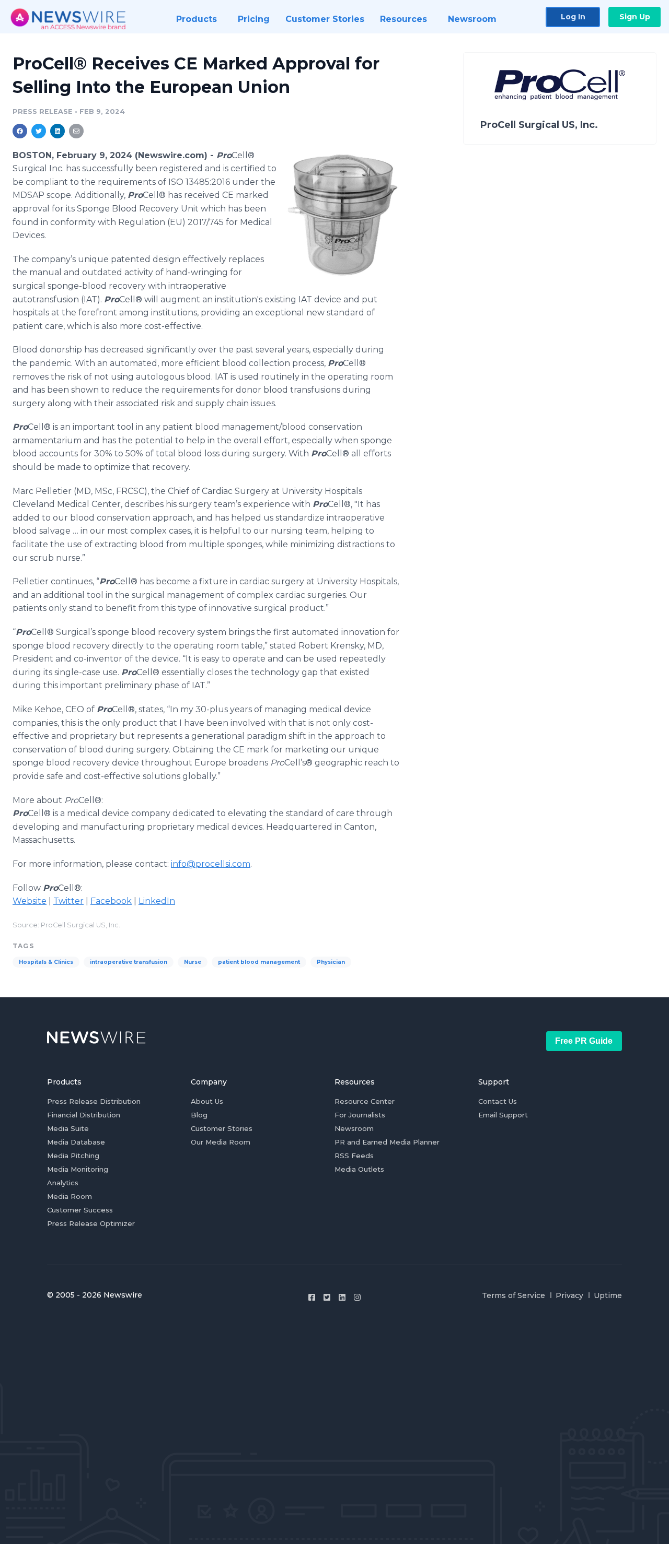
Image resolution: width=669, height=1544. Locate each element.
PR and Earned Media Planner (387, 1142)
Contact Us (497, 1101)
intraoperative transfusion (128, 962)
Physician (331, 962)
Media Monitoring (77, 1169)
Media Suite (68, 1128)
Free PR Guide (584, 1040)
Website (30, 901)
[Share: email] (76, 131)
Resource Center (364, 1101)
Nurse (192, 962)
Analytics (62, 1182)
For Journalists (359, 1115)
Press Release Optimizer (91, 1223)
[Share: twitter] (39, 131)
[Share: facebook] (20, 131)
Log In (573, 16)
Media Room (69, 1196)
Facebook (111, 901)
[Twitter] (327, 1297)
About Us (207, 1101)
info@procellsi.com (210, 864)
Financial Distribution (83, 1115)
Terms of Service (513, 1295)
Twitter (68, 901)
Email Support (503, 1115)
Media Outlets (359, 1169)
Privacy (569, 1295)
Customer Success (80, 1210)
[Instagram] (357, 1297)
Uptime (608, 1295)
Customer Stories (221, 1128)
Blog (199, 1115)
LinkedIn (157, 901)
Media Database (76, 1142)
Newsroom (354, 1128)
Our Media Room (220, 1142)
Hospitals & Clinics (46, 962)
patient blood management (259, 962)
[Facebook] (311, 1297)
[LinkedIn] (342, 1297)
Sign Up (634, 16)
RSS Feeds (354, 1155)
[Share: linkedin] (58, 131)
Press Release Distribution (94, 1101)
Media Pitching (73, 1155)
